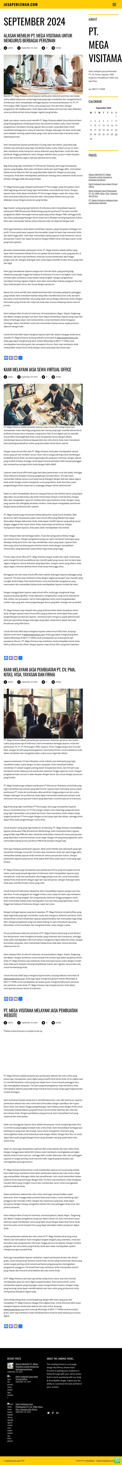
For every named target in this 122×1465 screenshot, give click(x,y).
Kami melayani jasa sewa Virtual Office (37, 369)
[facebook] (53, 1412)
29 (116, 134)
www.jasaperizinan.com (67, 337)
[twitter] (48, 1412)
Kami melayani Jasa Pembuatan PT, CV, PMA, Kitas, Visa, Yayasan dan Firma (39, 672)
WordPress (90, 1460)
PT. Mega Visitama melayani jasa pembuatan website (40, 1012)
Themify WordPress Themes (107, 1460)
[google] (57, 1412)
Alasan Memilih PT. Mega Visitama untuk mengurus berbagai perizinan (38, 37)
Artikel (58, 48)
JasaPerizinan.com (13, 1460)
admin (10, 48)
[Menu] (114, 4)
